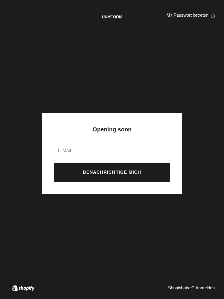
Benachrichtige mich (112, 172)
